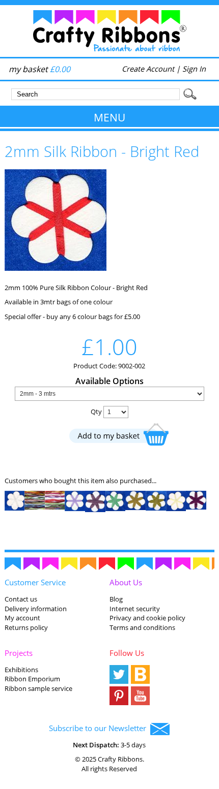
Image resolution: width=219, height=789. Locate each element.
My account (22, 617)
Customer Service (35, 582)
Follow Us (127, 653)
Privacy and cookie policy (147, 617)
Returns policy (26, 627)
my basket (39, 69)
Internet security (135, 608)
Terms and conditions (142, 627)
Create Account (148, 69)
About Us (126, 582)
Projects (19, 653)
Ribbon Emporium (32, 678)
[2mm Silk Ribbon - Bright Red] (55, 268)
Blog (116, 599)
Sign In (194, 69)
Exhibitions (21, 669)
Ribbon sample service (38, 688)
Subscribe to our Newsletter (99, 728)
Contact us (21, 599)
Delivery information (36, 608)
